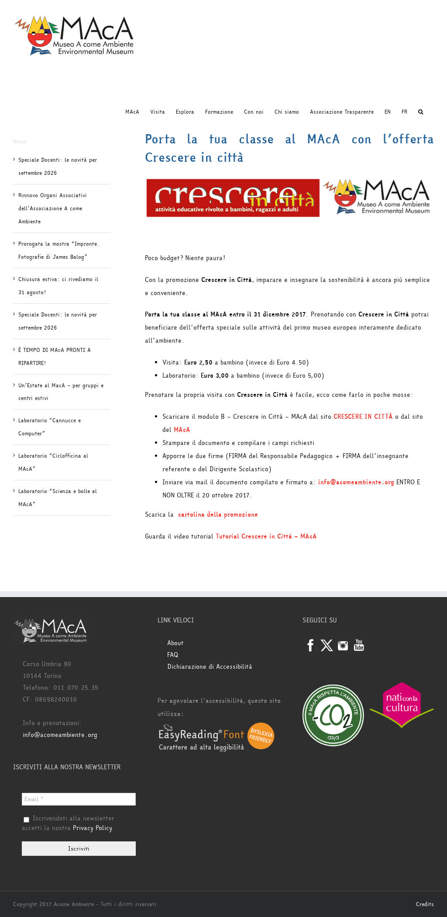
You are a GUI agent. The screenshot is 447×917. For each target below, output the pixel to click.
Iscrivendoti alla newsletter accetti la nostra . (68, 823)
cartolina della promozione (218, 514)
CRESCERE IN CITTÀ (363, 416)
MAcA (182, 429)
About (175, 643)
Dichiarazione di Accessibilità (209, 666)
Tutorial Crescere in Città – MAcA (266, 536)
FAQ (172, 655)
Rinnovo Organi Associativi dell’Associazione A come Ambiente (52, 208)
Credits (425, 904)
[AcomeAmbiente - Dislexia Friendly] (217, 727)
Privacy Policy (92, 828)
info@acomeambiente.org (356, 482)
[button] (420, 112)
